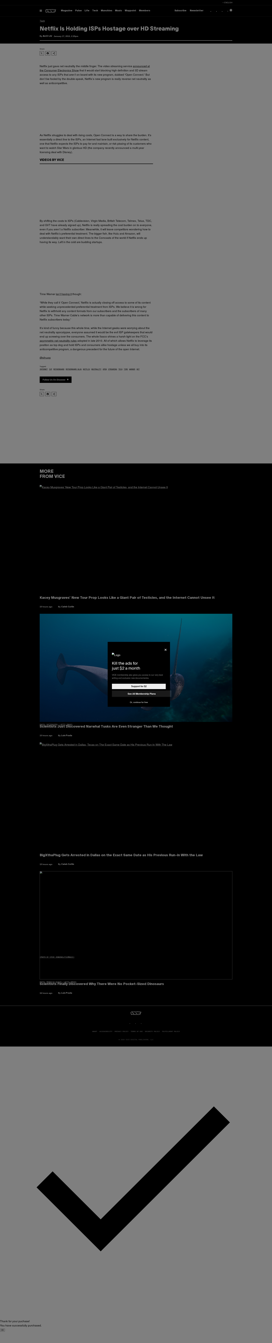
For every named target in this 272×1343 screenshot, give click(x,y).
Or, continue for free (139, 702)
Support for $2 (139, 686)
